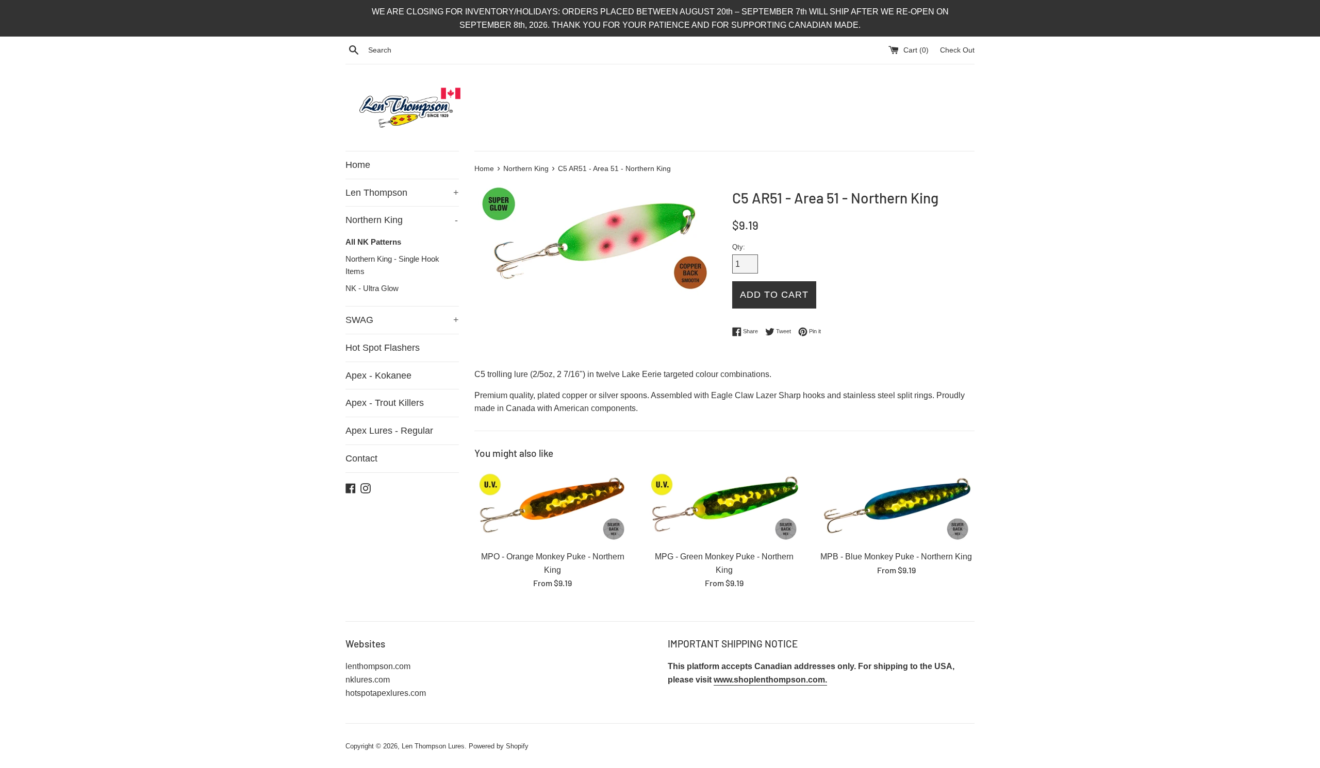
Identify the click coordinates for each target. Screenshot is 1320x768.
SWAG (402, 320)
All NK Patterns (373, 241)
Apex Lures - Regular (389, 430)
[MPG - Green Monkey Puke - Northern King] (724, 507)
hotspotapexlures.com (385, 693)
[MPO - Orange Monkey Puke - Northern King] (552, 507)
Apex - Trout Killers (384, 403)
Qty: (738, 247)
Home (357, 165)
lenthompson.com (377, 666)
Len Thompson (402, 192)
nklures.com (367, 679)
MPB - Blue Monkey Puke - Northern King (896, 556)
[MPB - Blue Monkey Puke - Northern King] (896, 507)
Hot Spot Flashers (382, 348)
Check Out (957, 50)
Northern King (401, 220)
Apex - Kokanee (378, 375)
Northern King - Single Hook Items (392, 265)
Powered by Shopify (499, 746)
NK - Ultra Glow (372, 288)
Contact (361, 458)
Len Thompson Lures (433, 746)
